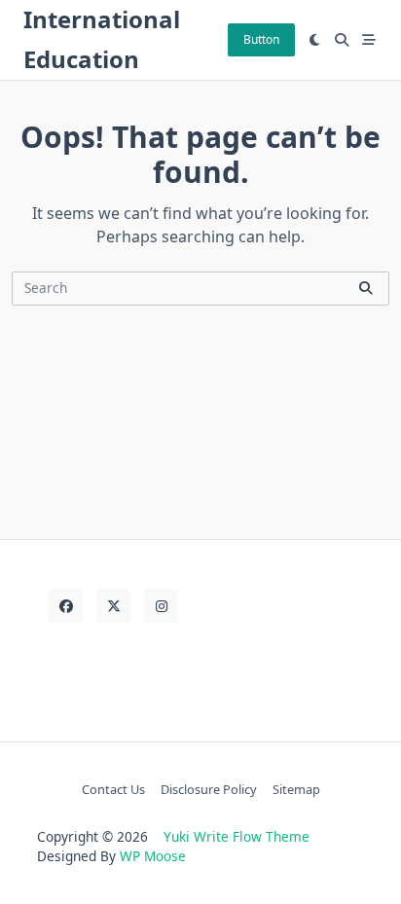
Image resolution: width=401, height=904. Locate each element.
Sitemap (296, 789)
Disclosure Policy (209, 789)
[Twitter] (113, 606)
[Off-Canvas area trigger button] (369, 40)
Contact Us (113, 789)
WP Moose (153, 856)
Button (261, 39)
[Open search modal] (341, 40)
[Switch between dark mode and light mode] (315, 40)
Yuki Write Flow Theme (237, 836)
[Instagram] (161, 606)
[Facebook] (66, 606)
